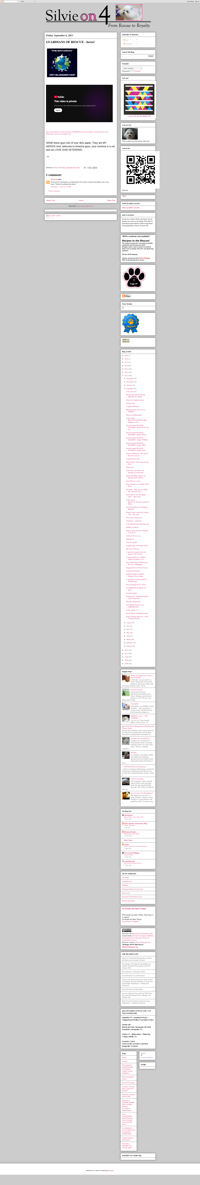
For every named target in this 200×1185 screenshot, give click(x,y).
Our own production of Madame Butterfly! (137, 508)
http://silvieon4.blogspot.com (141, 933)
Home (81, 200)
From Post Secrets (137, 689)
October (129, 385)
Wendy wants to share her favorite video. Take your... (137, 513)
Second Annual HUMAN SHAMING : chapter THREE (137, 439)
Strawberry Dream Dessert (132, 863)
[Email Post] (84, 167)
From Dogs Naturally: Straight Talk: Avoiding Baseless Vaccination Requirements (128, 1105)
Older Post (111, 200)
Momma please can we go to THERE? (135, 411)
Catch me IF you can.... (134, 536)
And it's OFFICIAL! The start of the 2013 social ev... (137, 454)
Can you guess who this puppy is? (142, 793)
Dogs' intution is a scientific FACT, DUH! (137, 485)
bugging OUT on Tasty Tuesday (137, 568)
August (129, 622)
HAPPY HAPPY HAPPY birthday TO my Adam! (135, 575)
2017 (126, 362)
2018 (126, 359)
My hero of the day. (132, 549)
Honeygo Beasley (130, 832)
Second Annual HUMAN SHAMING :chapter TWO (136, 444)
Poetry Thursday (129, 825)
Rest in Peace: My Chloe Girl (133, 817)
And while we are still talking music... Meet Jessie (136, 495)
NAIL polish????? (132, 610)
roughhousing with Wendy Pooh (137, 545)
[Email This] (88, 168)
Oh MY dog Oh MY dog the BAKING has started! (135, 396)
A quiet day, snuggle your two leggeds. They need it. (136, 553)
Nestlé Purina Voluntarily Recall (137, 613)
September (130, 388)
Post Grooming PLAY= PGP (136, 584)
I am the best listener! (133, 571)
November (130, 382)
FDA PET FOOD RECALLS (132, 897)
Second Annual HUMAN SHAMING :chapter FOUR (136, 433)
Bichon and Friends (128, 901)
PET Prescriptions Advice (128, 1078)
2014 (126, 372)
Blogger (111, 1170)
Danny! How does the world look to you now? (137, 531)
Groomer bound (131, 593)
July (128, 626)
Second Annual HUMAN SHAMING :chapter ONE (135, 449)
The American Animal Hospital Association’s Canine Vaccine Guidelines (127, 1069)
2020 (126, 355)
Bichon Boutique (144, 258)
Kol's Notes (128, 840)
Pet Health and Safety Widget (134, 908)
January (129, 646)
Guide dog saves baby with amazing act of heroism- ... (135, 471)
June (128, 629)
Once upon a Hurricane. (134, 517)
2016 (126, 365)
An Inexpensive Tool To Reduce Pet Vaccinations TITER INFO (128, 1131)
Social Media (128, 855)
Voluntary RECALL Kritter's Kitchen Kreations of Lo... (136, 558)
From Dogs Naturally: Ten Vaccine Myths (127, 1146)
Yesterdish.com (127, 881)
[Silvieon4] (141, 1055)
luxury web (126, 893)
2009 (126, 660)
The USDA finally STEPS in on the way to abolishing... (137, 563)
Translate (137, 71)
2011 (126, 653)
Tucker (126, 844)
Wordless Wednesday (133, 601)
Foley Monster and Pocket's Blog (135, 823)
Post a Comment (54, 191)
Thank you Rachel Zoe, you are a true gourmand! (142, 676)
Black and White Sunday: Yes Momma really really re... (136, 477)
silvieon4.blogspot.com (142, 942)
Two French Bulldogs (131, 853)
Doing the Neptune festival (135, 400)
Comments (128, 44)
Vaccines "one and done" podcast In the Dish (128, 1088)
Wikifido (125, 885)
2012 (126, 650)
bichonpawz (128, 815)
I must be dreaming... (138, 779)
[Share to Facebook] (94, 168)
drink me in (130, 467)
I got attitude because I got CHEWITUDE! (135, 606)
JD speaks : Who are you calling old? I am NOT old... (136, 490)
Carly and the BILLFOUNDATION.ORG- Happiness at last (136, 420)
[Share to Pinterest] (96, 168)
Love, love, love (131, 391)
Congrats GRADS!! (132, 406)
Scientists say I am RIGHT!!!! (141, 738)
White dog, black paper (131, 834)
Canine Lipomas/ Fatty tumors (127, 1139)
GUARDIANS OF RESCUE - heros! (136, 589)
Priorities (134, 752)
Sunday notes (130, 403)
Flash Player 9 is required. (130, 921)
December (130, 378)
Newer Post (50, 200)
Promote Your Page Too (147, 1057)
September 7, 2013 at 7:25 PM (61, 187)
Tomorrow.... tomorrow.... (134, 521)
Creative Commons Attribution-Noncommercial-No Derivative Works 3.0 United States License (138, 938)
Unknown (54, 179)
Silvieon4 (143, 1053)
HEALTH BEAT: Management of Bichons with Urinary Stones (138, 727)
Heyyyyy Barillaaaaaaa (134, 415)
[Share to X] (92, 168)
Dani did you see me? (133, 481)
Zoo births (125, 877)
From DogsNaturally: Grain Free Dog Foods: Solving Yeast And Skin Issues (127, 1119)
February (130, 643)
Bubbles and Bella (132, 527)
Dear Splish (134, 704)
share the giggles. (132, 542)
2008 (126, 663)
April (128, 636)
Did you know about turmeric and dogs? (137, 463)
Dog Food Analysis (128, 1083)
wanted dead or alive (133, 459)
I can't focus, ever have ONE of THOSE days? (136, 580)
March (129, 639)
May (128, 632)
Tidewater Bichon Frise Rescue (132, 889)
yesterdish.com (129, 861)
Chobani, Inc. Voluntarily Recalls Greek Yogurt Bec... (137, 597)
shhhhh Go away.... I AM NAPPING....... (139, 717)
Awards (124, 1061)
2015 (126, 369)
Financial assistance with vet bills (128, 1095)
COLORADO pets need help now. (137, 524)
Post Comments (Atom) (85, 206)
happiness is (130, 539)
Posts (127, 40)
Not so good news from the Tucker (135, 846)
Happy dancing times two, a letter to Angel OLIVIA (137, 617)
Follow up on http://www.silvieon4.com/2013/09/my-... (137, 502)
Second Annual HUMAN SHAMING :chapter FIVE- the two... (137, 427)
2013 (126, 375)
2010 (126, 657)
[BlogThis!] (90, 168)
